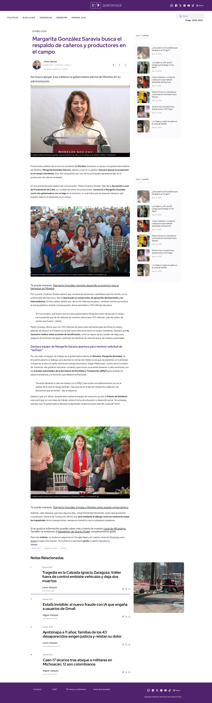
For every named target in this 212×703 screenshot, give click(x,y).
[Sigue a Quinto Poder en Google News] (200, 5)
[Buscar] (180, 16)
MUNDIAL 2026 (79, 17)
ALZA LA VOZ (28, 17)
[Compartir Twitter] (119, 65)
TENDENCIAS (45, 17)
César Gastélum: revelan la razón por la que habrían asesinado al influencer (163, 79)
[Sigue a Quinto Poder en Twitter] (180, 5)
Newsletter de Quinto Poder (74, 531)
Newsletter (104, 540)
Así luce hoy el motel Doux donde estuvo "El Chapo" (163, 107)
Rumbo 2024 (36, 548)
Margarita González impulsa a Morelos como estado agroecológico (90, 507)
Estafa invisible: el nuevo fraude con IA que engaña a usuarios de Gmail (85, 606)
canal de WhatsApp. (115, 528)
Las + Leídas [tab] (142, 35)
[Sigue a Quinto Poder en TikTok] (193, 5)
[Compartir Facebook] (113, 65)
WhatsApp (114, 537)
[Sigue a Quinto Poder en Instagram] (184, 5)
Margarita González (51, 548)
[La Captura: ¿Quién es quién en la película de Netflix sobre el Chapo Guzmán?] (143, 126)
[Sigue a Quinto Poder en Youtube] (188, 5)
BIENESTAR (61, 17)
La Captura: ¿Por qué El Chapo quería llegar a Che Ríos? (163, 65)
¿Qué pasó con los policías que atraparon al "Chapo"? (165, 49)
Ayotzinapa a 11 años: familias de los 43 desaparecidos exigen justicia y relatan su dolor (82, 634)
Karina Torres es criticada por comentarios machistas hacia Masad (164, 94)
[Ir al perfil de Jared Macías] (36, 64)
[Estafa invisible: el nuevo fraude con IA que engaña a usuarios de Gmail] (159, 619)
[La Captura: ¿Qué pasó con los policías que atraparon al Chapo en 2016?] (143, 53)
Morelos (63, 548)
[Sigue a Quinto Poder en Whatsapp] (171, 5)
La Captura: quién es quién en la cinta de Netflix (164, 122)
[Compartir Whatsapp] (125, 65)
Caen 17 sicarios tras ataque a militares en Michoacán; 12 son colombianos (77, 661)
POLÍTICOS (12, 17)
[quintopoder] (106, 5)
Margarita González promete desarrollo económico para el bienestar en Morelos (75, 287)
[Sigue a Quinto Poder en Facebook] (176, 5)
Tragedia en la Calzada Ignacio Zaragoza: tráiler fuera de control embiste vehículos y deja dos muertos (81, 576)
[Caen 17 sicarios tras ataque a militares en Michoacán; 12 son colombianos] (159, 674)
